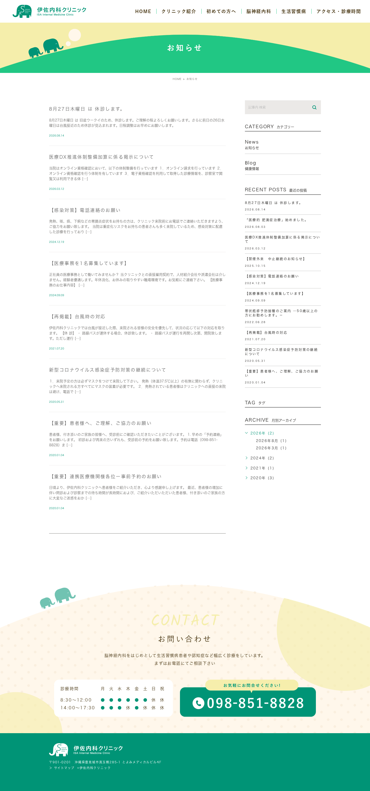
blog (252, 165)
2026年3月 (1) (271, 448)
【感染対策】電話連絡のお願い (85, 210)
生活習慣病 (293, 11)
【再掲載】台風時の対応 (77, 316)
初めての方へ (221, 11)
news (252, 145)
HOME (143, 11)
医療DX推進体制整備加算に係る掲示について (101, 157)
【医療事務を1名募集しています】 (89, 263)
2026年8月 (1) (271, 441)
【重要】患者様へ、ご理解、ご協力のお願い (100, 423)
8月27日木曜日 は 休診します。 (87, 109)
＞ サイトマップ (61, 767)
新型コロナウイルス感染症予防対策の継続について (107, 370)
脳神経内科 (258, 11)
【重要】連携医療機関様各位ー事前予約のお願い (105, 476)
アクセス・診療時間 (338, 11)
